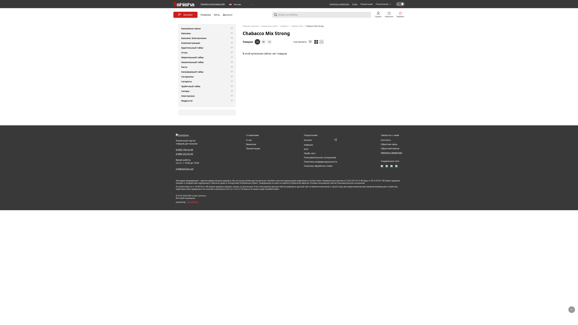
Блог (306, 149)
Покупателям (382, 4)
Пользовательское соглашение (320, 157)
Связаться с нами (390, 135)
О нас (354, 4)
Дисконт (228, 14)
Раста (184, 67)
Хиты (217, 14)
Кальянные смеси (191, 28)
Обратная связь (389, 144)
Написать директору (339, 4)
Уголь (184, 52)
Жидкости (187, 100)
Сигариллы (187, 76)
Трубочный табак (190, 86)
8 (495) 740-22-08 (184, 149)
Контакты (386, 140)
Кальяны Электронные (193, 38)
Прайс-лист (310, 153)
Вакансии (251, 144)
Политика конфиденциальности (320, 161)
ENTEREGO (192, 202)
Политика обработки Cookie (318, 165)
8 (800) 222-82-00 (184, 153)
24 (257, 41)
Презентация (366, 4)
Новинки (205, 14)
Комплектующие (190, 43)
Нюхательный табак (192, 62)
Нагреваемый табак (192, 71)
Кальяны (186, 33)
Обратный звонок (390, 148)
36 (263, 41)
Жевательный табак (192, 57)
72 (269, 41)
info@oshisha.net (184, 168)
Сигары (185, 91)
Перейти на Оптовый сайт (212, 4)
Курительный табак (192, 47)
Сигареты (186, 81)
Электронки (188, 95)
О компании (252, 135)
